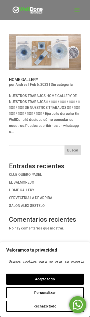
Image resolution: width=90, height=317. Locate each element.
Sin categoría (62, 85)
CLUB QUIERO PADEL (25, 175)
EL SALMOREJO (21, 182)
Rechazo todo (45, 306)
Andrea (22, 85)
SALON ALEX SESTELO (27, 206)
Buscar (72, 150)
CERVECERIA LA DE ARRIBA (30, 198)
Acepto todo (45, 279)
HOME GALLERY (23, 79)
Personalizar (45, 293)
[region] (45, 279)
